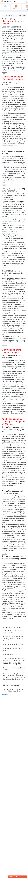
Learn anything (7, 16)
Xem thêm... (5, 694)
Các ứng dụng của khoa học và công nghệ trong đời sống (13, 690)
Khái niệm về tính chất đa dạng (13, 644)
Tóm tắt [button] (4, 73)
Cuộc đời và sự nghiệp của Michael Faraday (14, 669)
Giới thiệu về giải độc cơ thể (11, 685)
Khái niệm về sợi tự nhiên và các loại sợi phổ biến (13, 631)
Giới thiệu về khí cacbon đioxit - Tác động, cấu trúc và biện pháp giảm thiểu (13, 638)
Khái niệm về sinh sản (10, 654)
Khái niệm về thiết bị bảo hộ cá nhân (13, 649)
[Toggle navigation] (26, 1)
